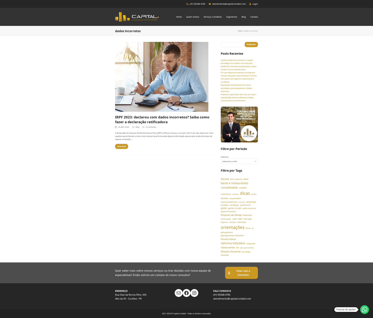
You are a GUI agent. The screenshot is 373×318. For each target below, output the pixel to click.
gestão (224, 208)
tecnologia (246, 252)
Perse (248, 228)
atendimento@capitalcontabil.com (229, 3)
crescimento (226, 194)
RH (237, 247)
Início (240, 31)
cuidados (235, 194)
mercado (247, 218)
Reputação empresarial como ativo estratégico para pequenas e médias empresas (236, 88)
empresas (251, 201)
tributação (225, 255)
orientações (232, 227)
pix (252, 228)
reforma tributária (233, 243)
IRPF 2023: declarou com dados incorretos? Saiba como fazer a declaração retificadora (162, 119)
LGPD (234, 219)
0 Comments (151, 127)
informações (226, 219)
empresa (242, 202)
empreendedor (235, 198)
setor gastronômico (247, 248)
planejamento (227, 232)
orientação (241, 222)
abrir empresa (236, 179)
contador (243, 187)
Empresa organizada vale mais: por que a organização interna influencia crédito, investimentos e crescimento (238, 97)
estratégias (234, 205)
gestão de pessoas (249, 208)
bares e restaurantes (234, 183)
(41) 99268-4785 (197, 3)
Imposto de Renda (231, 215)
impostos (247, 215)
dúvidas (224, 198)
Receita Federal (228, 239)
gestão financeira (228, 211)
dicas (245, 193)
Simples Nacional (231, 251)
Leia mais (121, 146)
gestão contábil (234, 208)
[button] (364, 309)
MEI (240, 218)
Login (255, 3)
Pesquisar (251, 44)
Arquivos (224, 157)
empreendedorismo (229, 202)
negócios (224, 222)
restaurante (250, 244)
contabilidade (229, 187)
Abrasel (225, 179)
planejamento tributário (232, 235)
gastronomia (245, 205)
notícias (232, 222)
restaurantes (228, 247)
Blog (137, 127)
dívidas (253, 194)
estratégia (224, 205)
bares (245, 179)
